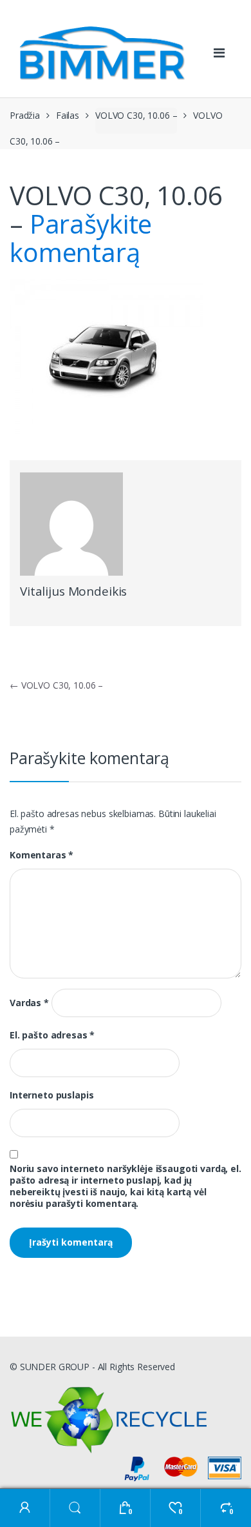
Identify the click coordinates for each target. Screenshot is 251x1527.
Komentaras (41, 855)
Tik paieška (75, 1508)
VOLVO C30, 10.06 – (136, 115)
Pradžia (25, 115)
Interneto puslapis (51, 1095)
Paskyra (25, 1508)
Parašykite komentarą (81, 238)
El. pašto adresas (52, 1035)
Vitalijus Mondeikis (73, 591)
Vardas (29, 1003)
